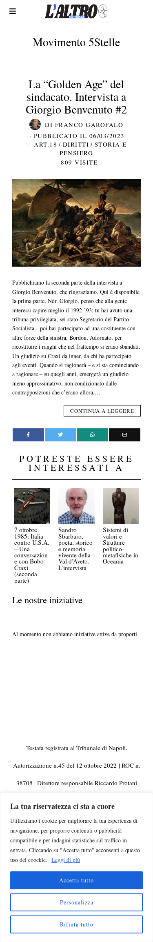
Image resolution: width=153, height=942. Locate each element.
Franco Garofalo (89, 124)
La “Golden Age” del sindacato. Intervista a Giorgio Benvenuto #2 (76, 96)
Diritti (76, 144)
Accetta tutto (76, 880)
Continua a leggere (102, 410)
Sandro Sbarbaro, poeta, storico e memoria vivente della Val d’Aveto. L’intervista (75, 548)
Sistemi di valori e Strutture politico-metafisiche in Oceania (120, 545)
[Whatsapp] (93, 434)
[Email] (124, 434)
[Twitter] (60, 434)
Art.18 (45, 144)
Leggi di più (65, 860)
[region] (76, 867)
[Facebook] (28, 434)
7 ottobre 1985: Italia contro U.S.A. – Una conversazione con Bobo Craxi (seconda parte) (31, 555)
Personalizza (76, 902)
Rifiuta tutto (76, 924)
